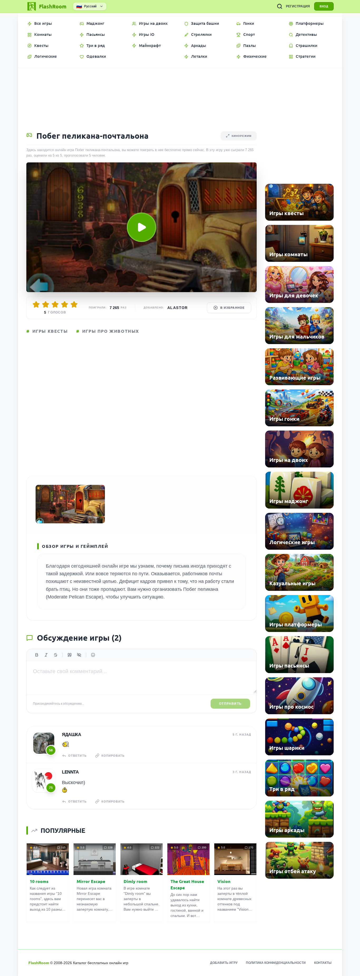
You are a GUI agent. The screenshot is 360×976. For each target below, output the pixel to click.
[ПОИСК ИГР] (279, 6)
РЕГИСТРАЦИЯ (298, 6)
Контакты (323, 963)
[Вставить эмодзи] (93, 655)
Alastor (177, 308)
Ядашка (71, 734)
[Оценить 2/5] (45, 304)
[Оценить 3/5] (55, 304)
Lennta (70, 772)
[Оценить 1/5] (36, 304)
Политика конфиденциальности (276, 963)
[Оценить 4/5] (64, 304)
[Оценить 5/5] (74, 304)
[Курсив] (46, 655)
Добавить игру (223, 963)
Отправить (230, 704)
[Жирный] (36, 655)
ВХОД (324, 6)
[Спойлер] (79, 655)
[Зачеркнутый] (55, 655)
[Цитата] (69, 655)
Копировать (113, 755)
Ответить (77, 755)
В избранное (232, 307)
